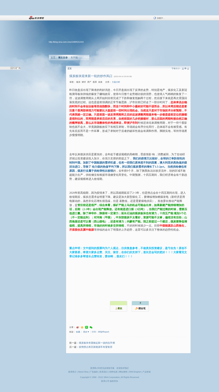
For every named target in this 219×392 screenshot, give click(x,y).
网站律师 (123, 372)
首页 (53, 57)
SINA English (135, 372)
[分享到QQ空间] (82, 327)
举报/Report (103, 332)
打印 (94, 332)
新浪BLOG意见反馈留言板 (102, 368)
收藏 (78, 332)
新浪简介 (72, 372)
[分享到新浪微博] (77, 327)
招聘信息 (113, 372)
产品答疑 (147, 372)
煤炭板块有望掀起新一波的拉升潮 (97, 343)
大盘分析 (116, 82)
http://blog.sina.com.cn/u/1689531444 (66, 42)
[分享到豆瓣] (86, 327)
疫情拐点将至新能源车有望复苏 (95, 347)
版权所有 (114, 381)
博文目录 (63, 57)
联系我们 (104, 372)
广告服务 (94, 372)
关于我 (74, 57)
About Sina (83, 372)
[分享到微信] (91, 327)
